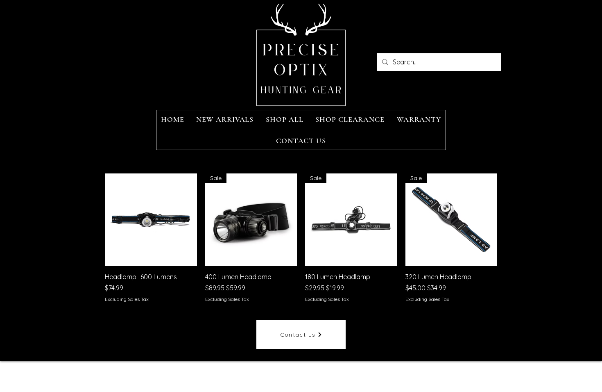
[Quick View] (151, 219)
